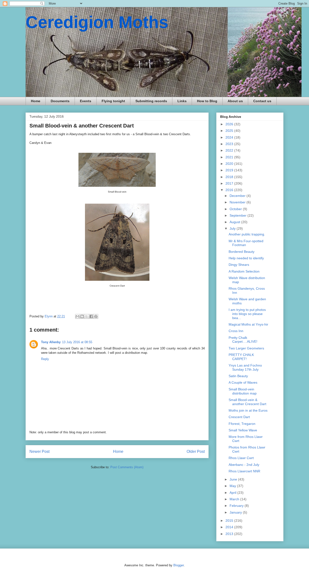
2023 (229, 144)
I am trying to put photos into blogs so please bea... (247, 314)
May (233, 486)
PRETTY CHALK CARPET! (241, 357)
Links (182, 101)
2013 (229, 534)
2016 (229, 190)
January (236, 512)
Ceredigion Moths (97, 22)
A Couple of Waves (243, 382)
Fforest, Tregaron (242, 424)
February (237, 506)
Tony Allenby (51, 342)
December (238, 196)
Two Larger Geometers (246, 348)
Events (85, 101)
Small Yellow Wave (243, 430)
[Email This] (77, 316)
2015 (229, 520)
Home (35, 101)
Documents (60, 101)
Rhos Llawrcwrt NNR (244, 471)
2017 (229, 183)
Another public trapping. (247, 234)
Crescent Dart (239, 417)
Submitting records (151, 101)
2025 (229, 131)
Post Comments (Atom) (126, 467)
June (234, 479)
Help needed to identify (246, 258)
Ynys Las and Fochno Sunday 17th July (245, 367)
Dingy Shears (239, 265)
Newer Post (39, 451)
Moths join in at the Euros (248, 410)
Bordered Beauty (241, 252)
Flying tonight (113, 101)
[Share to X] (86, 316)
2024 (229, 137)
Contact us (262, 101)
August (235, 222)
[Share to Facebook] (91, 316)
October (236, 209)
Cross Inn (236, 331)
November (238, 202)
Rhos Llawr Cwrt (241, 458)
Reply (45, 359)
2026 (229, 124)
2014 (229, 527)
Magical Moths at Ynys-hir (248, 324)
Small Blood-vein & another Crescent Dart (247, 402)
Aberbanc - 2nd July (244, 465)
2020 (229, 164)
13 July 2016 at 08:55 (77, 342)
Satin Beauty (238, 376)
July (233, 228)
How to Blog (207, 101)
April (233, 493)
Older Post (196, 451)
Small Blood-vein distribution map (243, 391)
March (235, 499)
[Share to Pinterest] (95, 316)
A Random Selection (244, 271)
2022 (229, 150)
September (238, 215)
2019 (229, 170)
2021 (229, 157)
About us (235, 101)
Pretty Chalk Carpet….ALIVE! (243, 340)
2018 (229, 177)
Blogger (178, 565)
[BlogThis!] (82, 316)
